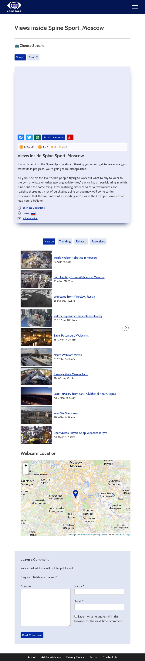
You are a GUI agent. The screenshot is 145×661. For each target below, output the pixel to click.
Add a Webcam (51, 657)
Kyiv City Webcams (66, 413)
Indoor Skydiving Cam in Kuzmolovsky (78, 316)
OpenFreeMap (82, 534)
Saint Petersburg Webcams (71, 335)
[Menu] (135, 7)
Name (79, 586)
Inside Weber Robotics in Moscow (75, 257)
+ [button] (26, 465)
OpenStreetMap (122, 534)
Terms (93, 657)
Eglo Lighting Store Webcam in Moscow (79, 277)
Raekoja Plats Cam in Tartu (71, 374)
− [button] (26, 471)
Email (78, 601)
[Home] (14, 11)
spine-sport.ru (30, 218)
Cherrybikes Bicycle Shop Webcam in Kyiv (80, 433)
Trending (65, 241)
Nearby (49, 241)
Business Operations (34, 207)
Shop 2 (33, 57)
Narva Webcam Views (68, 355)
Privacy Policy (75, 657)
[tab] (50, 241)
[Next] (126, 328)
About (32, 657)
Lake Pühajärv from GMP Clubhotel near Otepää (85, 394)
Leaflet (70, 534)
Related (81, 241)
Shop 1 (20, 57)
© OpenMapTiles (97, 534)
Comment (27, 586)
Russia (26, 213)
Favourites (98, 241)
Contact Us (110, 657)
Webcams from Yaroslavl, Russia (74, 296)
